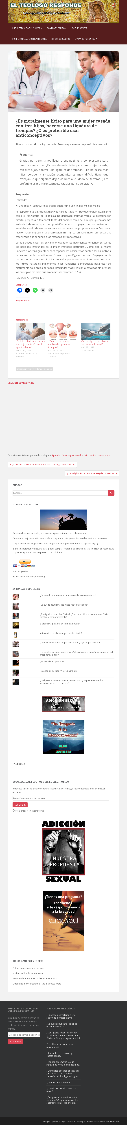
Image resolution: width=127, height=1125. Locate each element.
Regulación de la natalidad (94, 144)
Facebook (19, 763)
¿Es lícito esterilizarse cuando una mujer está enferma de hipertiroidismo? (30, 344)
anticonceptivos (24, 369)
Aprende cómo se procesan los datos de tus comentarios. (81, 455)
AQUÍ (94, 543)
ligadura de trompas (42, 369)
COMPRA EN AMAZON (56, 28)
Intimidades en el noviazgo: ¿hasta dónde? (61, 633)
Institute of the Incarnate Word (28, 973)
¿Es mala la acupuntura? (52, 661)
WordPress (114, 1121)
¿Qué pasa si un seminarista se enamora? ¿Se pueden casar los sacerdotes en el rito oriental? (71, 682)
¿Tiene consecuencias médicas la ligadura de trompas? (59, 344)
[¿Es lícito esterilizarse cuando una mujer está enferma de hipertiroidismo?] (30, 331)
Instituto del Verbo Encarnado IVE (29, 39)
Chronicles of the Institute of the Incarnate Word (37, 983)
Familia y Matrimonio (71, 144)
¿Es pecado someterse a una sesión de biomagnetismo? (68, 595)
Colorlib (89, 1121)
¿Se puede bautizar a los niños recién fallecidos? (64, 604)
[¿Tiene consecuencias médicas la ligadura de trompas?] (63, 331)
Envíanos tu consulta (86, 39)
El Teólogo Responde (49, 1121)
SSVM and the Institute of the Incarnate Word (35, 978)
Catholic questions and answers (28, 968)
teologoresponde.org (44, 533)
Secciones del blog (60, 39)
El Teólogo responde (46, 144)
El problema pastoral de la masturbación (60, 623)
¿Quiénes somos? (79, 28)
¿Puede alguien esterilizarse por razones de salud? (95, 343)
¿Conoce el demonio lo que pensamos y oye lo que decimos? (70, 642)
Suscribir (20, 804)
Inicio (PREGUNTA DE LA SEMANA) (27, 28)
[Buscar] (111, 493)
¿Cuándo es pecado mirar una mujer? (58, 670)
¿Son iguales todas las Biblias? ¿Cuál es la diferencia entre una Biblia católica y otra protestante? (74, 615)
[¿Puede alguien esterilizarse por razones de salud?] (95, 331)
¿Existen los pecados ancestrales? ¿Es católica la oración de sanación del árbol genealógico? (76, 653)
